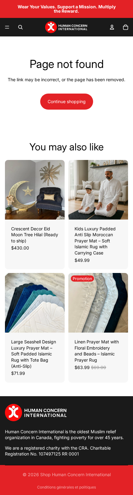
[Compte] (112, 27)
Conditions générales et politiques (66, 487)
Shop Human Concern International (75, 474)
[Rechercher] (20, 27)
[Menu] (7, 27)
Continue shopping (67, 101)
